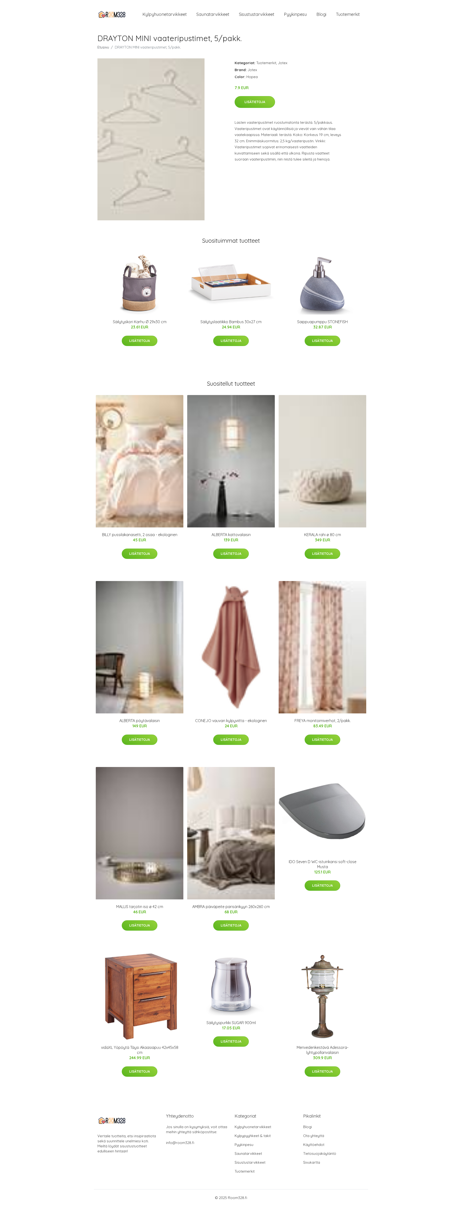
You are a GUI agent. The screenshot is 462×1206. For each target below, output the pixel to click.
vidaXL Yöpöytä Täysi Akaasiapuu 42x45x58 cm (139, 1050)
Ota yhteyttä (313, 1135)
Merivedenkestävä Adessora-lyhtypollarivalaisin (322, 1050)
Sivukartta (311, 1162)
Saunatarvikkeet (212, 14)
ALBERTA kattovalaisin (231, 534)
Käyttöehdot (313, 1144)
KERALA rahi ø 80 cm (322, 534)
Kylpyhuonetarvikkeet (164, 14)
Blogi (321, 14)
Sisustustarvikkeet (256, 14)
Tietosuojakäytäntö (319, 1153)
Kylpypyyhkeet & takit (253, 1135)
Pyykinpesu (295, 14)
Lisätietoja (254, 102)
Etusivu (103, 47)
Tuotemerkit (348, 14)
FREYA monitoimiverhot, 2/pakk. (323, 720)
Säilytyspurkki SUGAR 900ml (231, 1022)
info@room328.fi (180, 1142)
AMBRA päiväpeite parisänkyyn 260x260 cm (231, 906)
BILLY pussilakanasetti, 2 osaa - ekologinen (139, 534)
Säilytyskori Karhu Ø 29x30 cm (140, 321)
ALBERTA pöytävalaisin (139, 720)
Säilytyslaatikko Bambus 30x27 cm (231, 321)
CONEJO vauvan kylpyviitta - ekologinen (231, 720)
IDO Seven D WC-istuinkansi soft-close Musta (322, 864)
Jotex (282, 63)
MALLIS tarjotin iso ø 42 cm (139, 906)
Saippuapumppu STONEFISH (322, 321)
